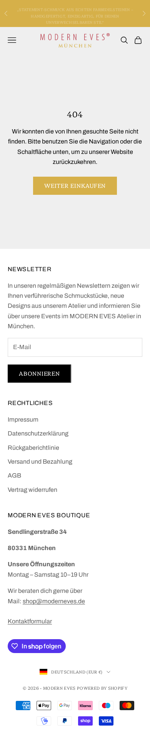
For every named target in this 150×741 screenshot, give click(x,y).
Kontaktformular (30, 621)
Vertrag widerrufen (32, 489)
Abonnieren (39, 373)
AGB (14, 475)
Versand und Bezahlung (40, 461)
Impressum (23, 419)
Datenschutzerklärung (38, 433)
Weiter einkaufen (75, 185)
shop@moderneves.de (54, 601)
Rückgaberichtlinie (33, 447)
